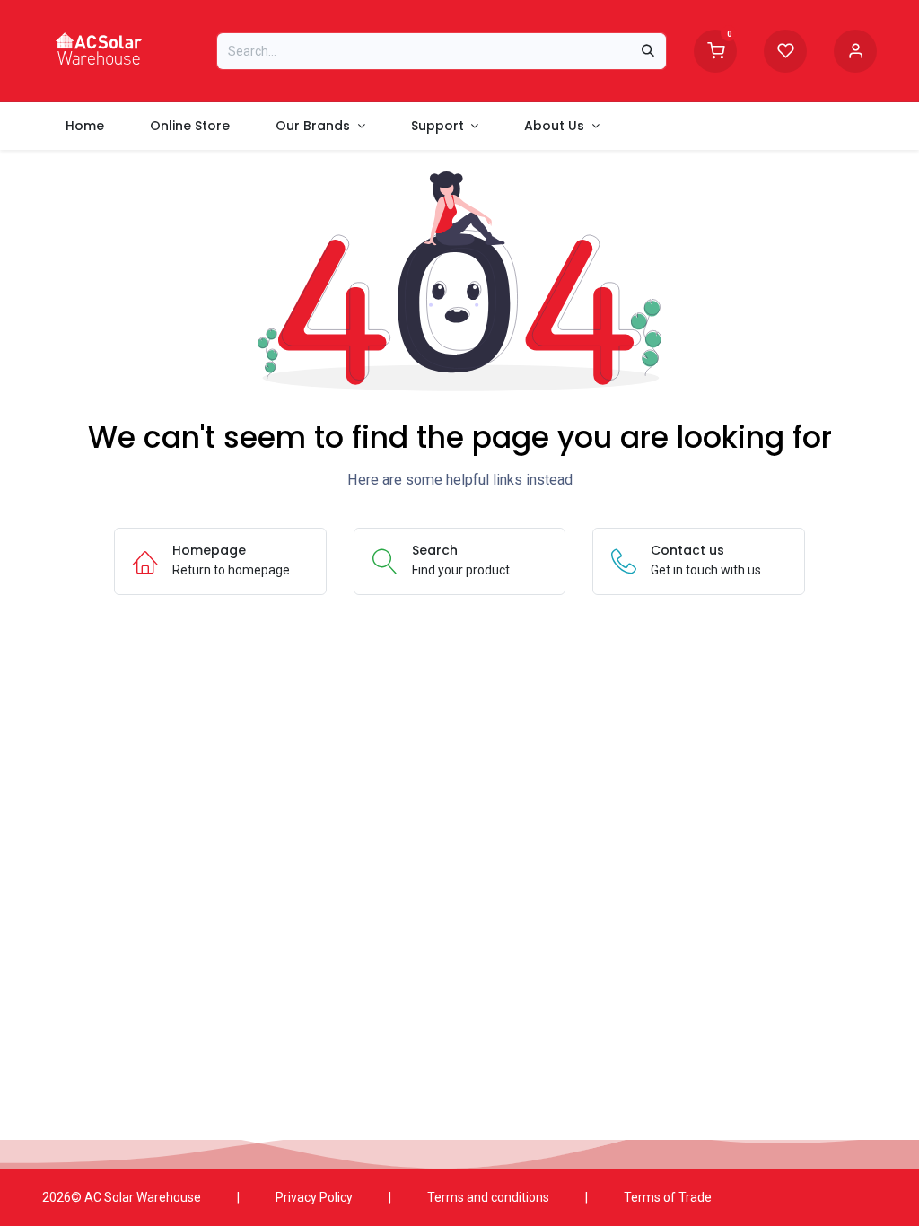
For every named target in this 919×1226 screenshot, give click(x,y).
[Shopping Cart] (715, 49)
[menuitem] (84, 126)
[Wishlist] (785, 49)
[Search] (648, 51)
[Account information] (855, 49)
